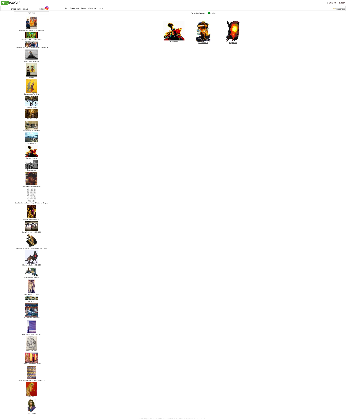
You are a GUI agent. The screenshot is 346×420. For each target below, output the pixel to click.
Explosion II (173, 41)
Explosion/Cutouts (31, 158)
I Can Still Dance (31, 107)
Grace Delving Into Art (31, 61)
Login (342, 3)
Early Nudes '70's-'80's (31, 294)
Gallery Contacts (95, 8)
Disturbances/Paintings (31, 94)
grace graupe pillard (19, 9)
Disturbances (31, 170)
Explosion (233, 43)
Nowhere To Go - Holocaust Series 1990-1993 (31, 248)
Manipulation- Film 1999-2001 (31, 186)
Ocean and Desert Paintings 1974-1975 (31, 380)
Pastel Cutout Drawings (31, 277)
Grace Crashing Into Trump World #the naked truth (31, 47)
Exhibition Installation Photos (31, 364)
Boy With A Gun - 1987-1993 (31, 232)
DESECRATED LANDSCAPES (31, 39)
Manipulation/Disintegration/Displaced (31, 30)
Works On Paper (31, 350)
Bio (66, 8)
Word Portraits (31, 413)
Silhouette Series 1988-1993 (31, 265)
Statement (74, 8)
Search (332, 3)
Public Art (31, 301)
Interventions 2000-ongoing (31, 130)
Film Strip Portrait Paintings (31, 318)
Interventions (31, 143)
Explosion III (203, 43)
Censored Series (31, 119)
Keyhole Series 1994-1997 (31, 219)
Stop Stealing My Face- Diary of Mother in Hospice (31, 203)
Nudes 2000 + (31, 396)
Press (83, 8)
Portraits (31, 77)
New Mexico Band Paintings (31, 334)
